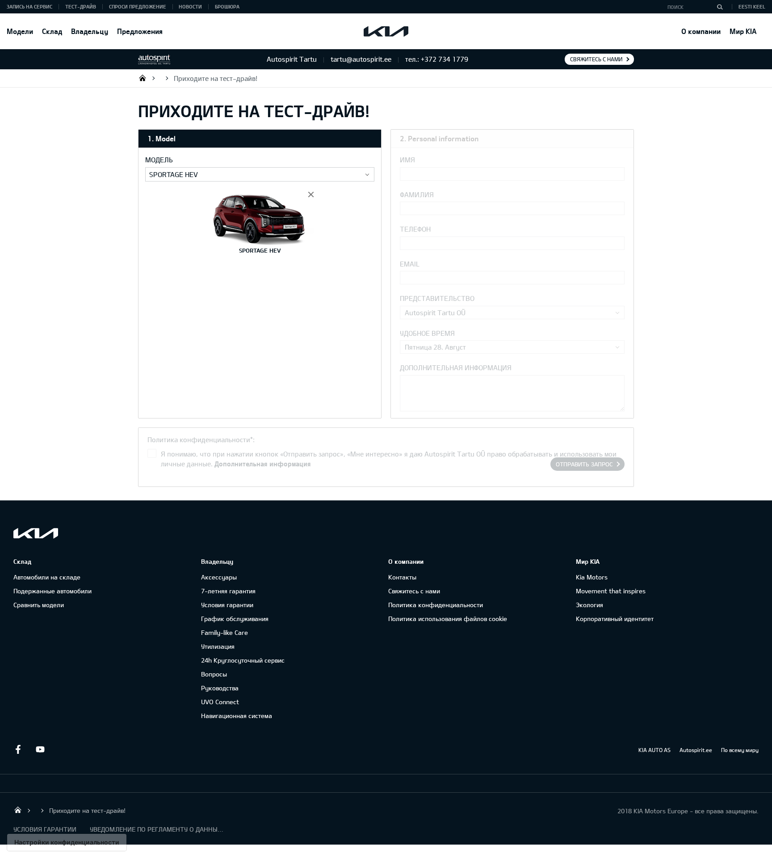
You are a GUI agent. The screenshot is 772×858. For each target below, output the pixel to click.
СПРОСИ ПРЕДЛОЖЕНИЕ (137, 6)
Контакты (402, 577)
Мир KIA (743, 31)
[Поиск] (720, 7)
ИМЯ (407, 160)
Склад (52, 31)
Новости (190, 6)
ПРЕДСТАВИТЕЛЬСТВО (437, 298)
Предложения (140, 31)
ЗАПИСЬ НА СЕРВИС (29, 6)
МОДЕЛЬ (159, 160)
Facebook (17, 749)
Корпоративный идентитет (615, 618)
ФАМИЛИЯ (417, 194)
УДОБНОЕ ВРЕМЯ (427, 333)
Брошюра (227, 6)
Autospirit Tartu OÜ (142, 77)
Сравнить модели (38, 605)
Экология (589, 605)
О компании (701, 31)
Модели (20, 31)
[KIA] (386, 31)
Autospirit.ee (696, 750)
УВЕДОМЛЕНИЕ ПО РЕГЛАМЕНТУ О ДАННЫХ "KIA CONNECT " (157, 829)
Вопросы (214, 674)
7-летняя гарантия (228, 591)
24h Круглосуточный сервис (243, 660)
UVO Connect (220, 702)
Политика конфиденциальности (435, 605)
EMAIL (410, 264)
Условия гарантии (227, 605)
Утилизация (218, 646)
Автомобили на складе (46, 577)
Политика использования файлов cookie (447, 618)
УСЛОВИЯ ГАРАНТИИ (44, 829)
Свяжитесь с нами (596, 59)
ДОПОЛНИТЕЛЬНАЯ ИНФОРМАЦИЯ (456, 367)
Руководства (220, 688)
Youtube (40, 749)
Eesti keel (751, 6)
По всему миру (740, 750)
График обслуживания (235, 618)
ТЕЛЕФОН (415, 229)
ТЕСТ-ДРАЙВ (80, 6)
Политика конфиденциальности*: (201, 439)
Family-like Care (224, 632)
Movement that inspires (611, 591)
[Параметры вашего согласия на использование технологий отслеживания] (66, 842)
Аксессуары (219, 577)
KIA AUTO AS (654, 750)
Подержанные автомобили (52, 591)
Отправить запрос (584, 464)
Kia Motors (592, 577)
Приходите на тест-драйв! (215, 78)
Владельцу (89, 31)
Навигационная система (236, 715)
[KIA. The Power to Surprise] (35, 533)
